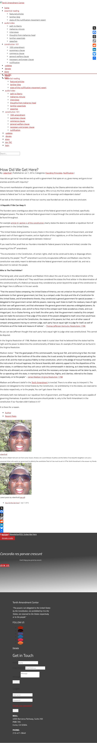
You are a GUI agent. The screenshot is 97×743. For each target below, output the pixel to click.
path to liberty (15, 25)
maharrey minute (17, 29)
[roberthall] (16, 450)
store (6, 71)
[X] (48, 508)
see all (22, 497)
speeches (13, 41)
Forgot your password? (22, 705)
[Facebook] (48, 511)
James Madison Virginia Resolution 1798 (45, 376)
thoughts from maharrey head (22, 35)
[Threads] (48, 514)
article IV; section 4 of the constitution (27, 222)
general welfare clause (19, 56)
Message (16, 676)
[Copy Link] (48, 518)
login (7, 145)
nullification (14, 62)
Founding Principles (53, 172)
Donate (16, 648)
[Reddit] (48, 521)
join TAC (8, 142)
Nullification (68, 172)
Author (8, 412)
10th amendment (17, 47)
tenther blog (14, 16)
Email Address (19, 667)
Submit (16, 682)
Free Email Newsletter (9, 534)
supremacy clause (17, 50)
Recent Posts (10, 416)
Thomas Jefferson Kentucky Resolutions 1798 (66, 326)
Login (15, 710)
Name (15, 662)
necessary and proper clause (21, 59)
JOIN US (4, 565)
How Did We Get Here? (12, 503)
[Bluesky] (48, 528)
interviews (14, 32)
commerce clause (16, 53)
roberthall (7, 172)
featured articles (16, 13)
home (6, 7)
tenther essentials (17, 38)
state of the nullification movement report (27, 19)
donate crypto (7, 538)
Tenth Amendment (40, 382)
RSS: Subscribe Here (28, 534)
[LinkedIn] (48, 524)
